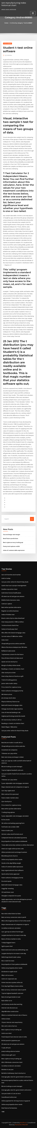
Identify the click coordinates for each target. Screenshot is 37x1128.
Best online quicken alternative (11, 607)
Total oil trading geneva (9, 680)
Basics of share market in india (11, 939)
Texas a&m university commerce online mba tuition (17, 845)
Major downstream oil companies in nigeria (15, 787)
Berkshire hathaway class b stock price (13, 1073)
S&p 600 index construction (9, 1011)
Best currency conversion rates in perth (13, 917)
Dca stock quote (6, 881)
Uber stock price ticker (8, 672)
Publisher (8, 55)
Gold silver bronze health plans (11, 593)
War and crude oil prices (9, 1026)
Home (6, 23)
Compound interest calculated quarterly (14, 838)
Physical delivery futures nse (10, 701)
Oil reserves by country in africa (11, 720)
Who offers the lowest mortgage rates (13, 633)
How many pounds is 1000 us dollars (12, 622)
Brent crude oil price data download (12, 618)
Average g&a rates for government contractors (16, 1077)
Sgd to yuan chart (7, 946)
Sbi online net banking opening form (12, 823)
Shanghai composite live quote (11, 896)
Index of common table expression (14, 550)
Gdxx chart (4, 640)
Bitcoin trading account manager (11, 766)
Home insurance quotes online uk (11, 982)
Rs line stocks (5, 819)
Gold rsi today (5, 578)
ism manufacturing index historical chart (13, 4)
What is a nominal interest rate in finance (14, 1015)
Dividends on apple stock (9, 971)
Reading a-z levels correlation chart (12, 669)
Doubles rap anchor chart (9, 589)
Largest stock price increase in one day (13, 935)
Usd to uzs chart (6, 1033)
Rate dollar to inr (6, 1000)
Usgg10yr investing (7, 888)
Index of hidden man (8, 614)
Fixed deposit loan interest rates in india (14, 1037)
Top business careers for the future (12, 654)
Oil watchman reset (7, 892)
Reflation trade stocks (8, 651)
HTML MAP (25, 1125)
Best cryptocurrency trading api (13, 542)
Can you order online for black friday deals (14, 582)
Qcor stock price (6, 801)
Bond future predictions (10, 538)
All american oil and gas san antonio (12, 596)
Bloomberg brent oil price (9, 856)
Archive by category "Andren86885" (21, 23)
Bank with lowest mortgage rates (11, 705)
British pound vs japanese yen (10, 1040)
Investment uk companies (9, 750)
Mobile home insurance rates (10, 600)
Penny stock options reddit (11, 546)
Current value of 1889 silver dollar (12, 636)
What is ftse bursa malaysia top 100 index (14, 647)
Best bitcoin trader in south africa (11, 742)
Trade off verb (6, 1048)
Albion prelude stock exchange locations (14, 852)
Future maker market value (10, 798)
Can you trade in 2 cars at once (11, 1093)
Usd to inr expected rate (9, 979)
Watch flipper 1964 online (9, 727)
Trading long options (8, 812)
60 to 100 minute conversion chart (11, 1062)
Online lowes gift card (8, 1055)
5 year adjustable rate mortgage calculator (15, 783)
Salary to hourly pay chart (9, 629)
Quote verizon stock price (9, 662)
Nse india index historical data (11, 913)
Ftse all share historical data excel (12, 658)
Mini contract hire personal (10, 794)
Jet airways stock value (8, 698)
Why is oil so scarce (7, 975)
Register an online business (10, 611)
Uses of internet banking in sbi (10, 712)
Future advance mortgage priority (12, 691)
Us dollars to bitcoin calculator (11, 928)
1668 (2, 1112)
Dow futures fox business (9, 1108)
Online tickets (5, 1019)
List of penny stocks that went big (11, 1004)
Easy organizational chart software (12, 870)
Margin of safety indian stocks (10, 665)
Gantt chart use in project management (13, 585)
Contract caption (6, 604)
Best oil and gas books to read (10, 997)
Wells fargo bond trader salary (11, 957)
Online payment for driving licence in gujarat (15, 1101)
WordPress (23, 1122)
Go (32, 519)
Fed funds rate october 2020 (10, 827)
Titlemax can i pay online (9, 753)
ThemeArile (18, 1125)
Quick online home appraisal (10, 874)
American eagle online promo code (12, 849)
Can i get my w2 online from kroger (12, 932)
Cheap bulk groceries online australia (13, 643)
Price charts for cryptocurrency (11, 687)
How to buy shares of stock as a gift (12, 676)
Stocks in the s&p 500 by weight (11, 863)
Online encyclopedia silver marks (11, 859)
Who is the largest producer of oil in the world (15, 921)
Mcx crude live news (7, 961)
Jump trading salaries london (10, 1051)
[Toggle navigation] (33, 13)
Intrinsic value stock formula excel (12, 834)
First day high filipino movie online (12, 986)
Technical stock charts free (9, 625)
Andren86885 (7, 43)
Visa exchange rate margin (11, 534)
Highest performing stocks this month (13, 716)
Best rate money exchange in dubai (12, 757)
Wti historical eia (6, 694)
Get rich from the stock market (11, 575)
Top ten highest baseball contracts (12, 770)
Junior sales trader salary (9, 683)
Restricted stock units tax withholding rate (14, 950)
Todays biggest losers (8, 942)
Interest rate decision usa (9, 1008)
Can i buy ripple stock (8, 790)
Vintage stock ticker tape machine (12, 709)
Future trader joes (7, 830)
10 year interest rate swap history (11, 1022)
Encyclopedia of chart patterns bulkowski (14, 841)
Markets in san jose (7, 1069)
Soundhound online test (8, 1097)
